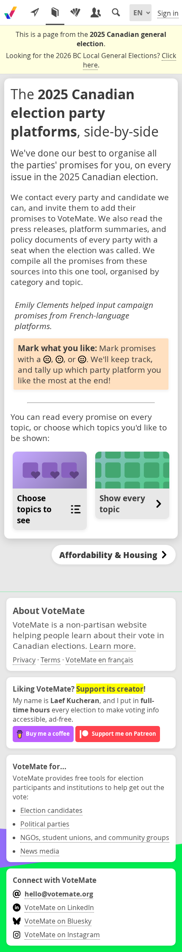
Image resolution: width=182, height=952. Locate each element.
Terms (51, 659)
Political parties (44, 824)
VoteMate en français (99, 659)
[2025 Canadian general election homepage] (10, 12)
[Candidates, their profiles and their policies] (95, 12)
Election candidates (51, 810)
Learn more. (112, 645)
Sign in (168, 13)
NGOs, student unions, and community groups (94, 837)
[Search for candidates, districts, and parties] (116, 12)
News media (39, 851)
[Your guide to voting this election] (34, 12)
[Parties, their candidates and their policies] (75, 12)
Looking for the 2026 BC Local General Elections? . (91, 60)
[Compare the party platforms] (55, 12)
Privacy (24, 659)
